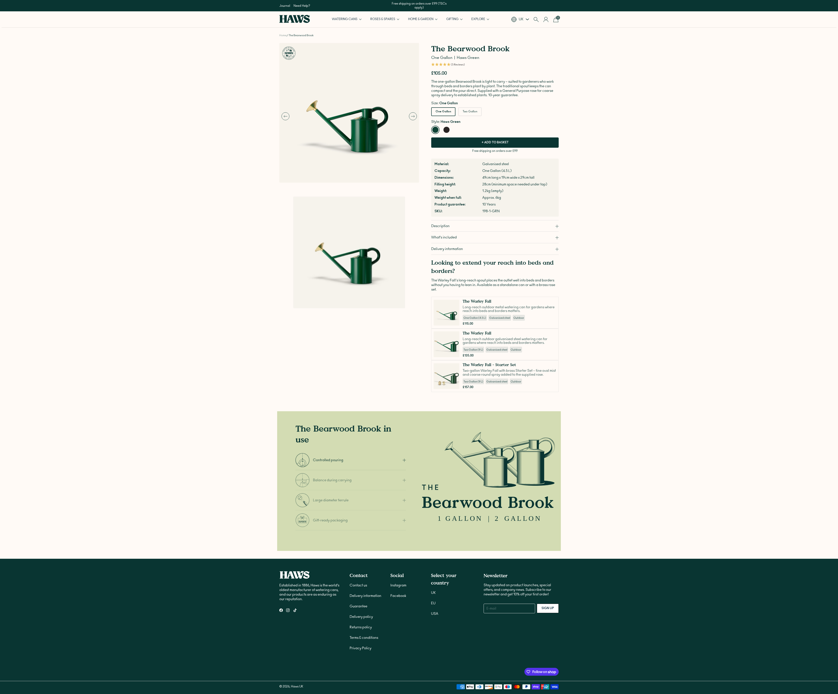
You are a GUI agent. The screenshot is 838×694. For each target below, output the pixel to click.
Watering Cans (345, 19)
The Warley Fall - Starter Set (489, 365)
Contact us (358, 585)
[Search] (536, 19)
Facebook (398, 596)
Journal (284, 5)
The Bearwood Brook (301, 35)
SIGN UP (547, 608)
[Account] (546, 19)
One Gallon (443, 111)
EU (433, 603)
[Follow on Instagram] (288, 610)
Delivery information (365, 596)
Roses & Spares (383, 19)
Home (282, 35)
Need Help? (302, 5)
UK (433, 593)
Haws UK (297, 686)
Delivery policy (361, 617)
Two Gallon (470, 111)
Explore (478, 19)
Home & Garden (421, 19)
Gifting (452, 19)
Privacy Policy (360, 648)
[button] (347, 19)
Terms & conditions (364, 637)
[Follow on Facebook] (281, 610)
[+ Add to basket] (454, 320)
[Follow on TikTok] (295, 610)
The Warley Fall (477, 301)
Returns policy (361, 627)
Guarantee (358, 606)
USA (434, 613)
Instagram (398, 585)
